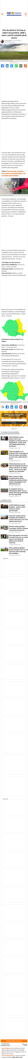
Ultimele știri (6, 500)
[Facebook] (2, 65)
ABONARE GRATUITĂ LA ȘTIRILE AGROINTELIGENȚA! (14, 415)
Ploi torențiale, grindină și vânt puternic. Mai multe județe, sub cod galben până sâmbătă (13, 173)
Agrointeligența (6, 1048)
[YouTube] (20, 407)
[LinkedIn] (7, 65)
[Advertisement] (14, 6)
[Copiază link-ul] (25, 65)
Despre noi (5, 1044)
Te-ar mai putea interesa (10, 432)
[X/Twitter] (16, 407)
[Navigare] (2, 14)
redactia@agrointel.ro (8, 1055)
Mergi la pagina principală (14, 1041)
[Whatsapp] (16, 65)
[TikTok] (25, 407)
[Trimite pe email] (20, 65)
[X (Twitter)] (11, 65)
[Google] (2, 407)
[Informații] (26, 14)
